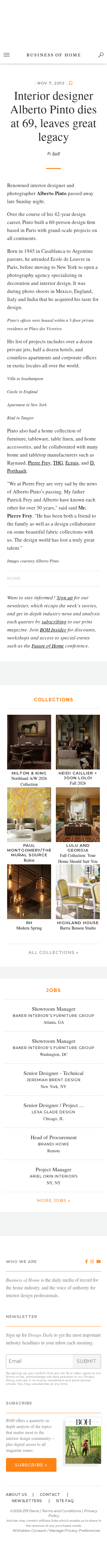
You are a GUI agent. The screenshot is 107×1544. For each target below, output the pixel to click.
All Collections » (53, 952)
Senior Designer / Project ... (53, 1105)
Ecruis (72, 462)
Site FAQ (65, 1500)
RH (29, 922)
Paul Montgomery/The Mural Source (29, 850)
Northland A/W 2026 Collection (29, 781)
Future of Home (48, 645)
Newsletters (27, 1500)
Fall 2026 (78, 783)
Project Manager (53, 1169)
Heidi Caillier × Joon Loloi (78, 775)
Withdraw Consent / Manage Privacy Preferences (56, 1530)
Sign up (65, 597)
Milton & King (29, 773)
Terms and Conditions (61, 1511)
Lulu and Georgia (78, 847)
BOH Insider (53, 629)
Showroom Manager (53, 1008)
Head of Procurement (54, 1137)
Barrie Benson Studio (78, 928)
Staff (56, 153)
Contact (50, 1494)
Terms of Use (15, 1377)
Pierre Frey (39, 462)
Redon (29, 860)
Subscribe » (31, 1465)
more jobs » (53, 1200)
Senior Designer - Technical (53, 1072)
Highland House (78, 922)
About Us (16, 1494)
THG (58, 462)
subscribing (54, 621)
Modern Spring (29, 928)
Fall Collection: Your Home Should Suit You (77, 858)
